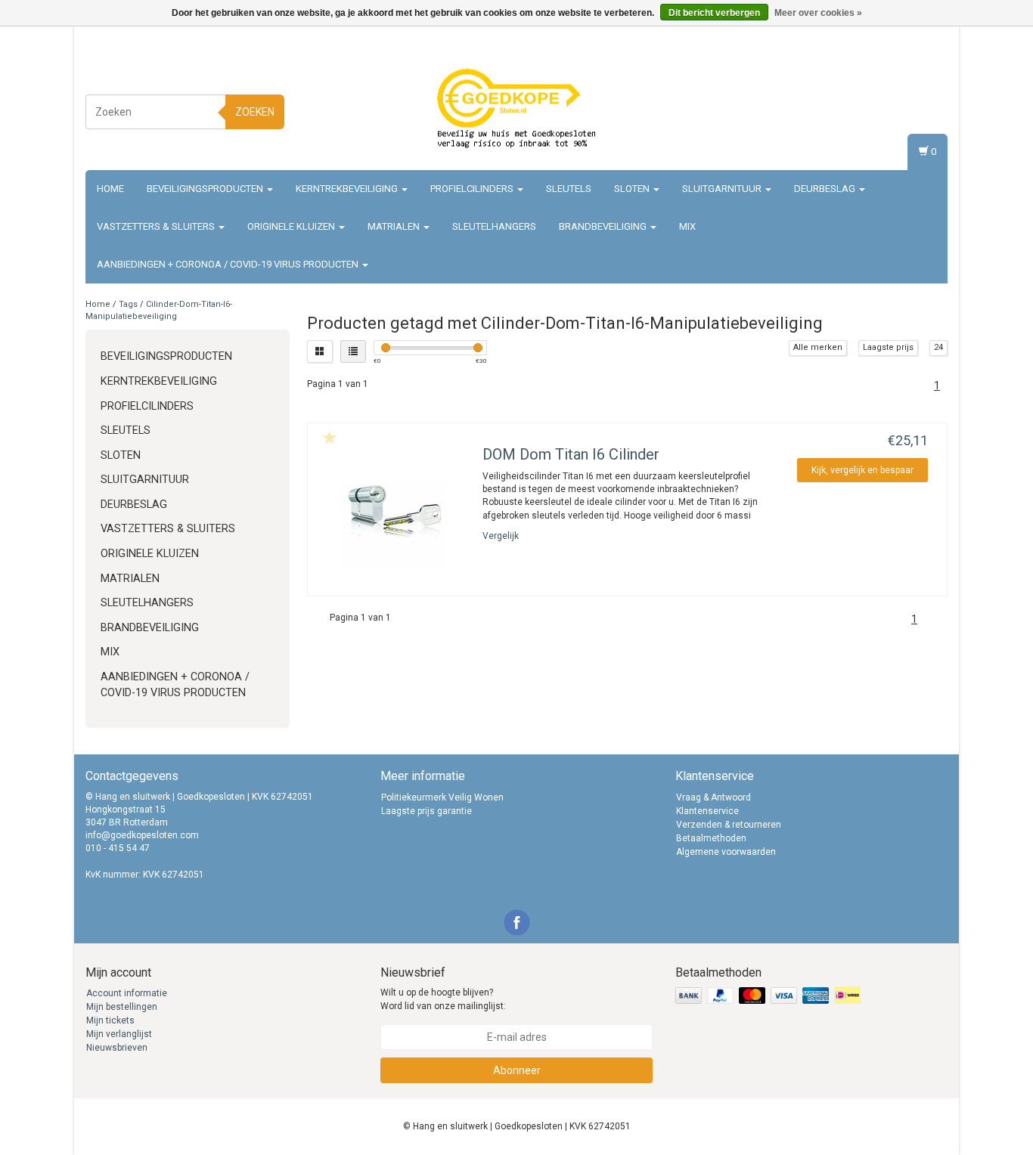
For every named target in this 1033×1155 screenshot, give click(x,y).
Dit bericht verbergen (714, 13)
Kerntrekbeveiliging (348, 188)
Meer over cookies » (818, 13)
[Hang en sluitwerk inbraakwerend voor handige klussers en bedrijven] (516, 110)
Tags (128, 304)
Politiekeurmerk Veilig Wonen (442, 797)
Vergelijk (500, 536)
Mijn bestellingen (121, 1007)
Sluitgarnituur (723, 188)
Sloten (633, 188)
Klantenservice (707, 811)
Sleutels (568, 188)
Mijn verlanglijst (119, 1034)
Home (110, 188)
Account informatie (126, 993)
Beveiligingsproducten (206, 188)
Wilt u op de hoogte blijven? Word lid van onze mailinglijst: (443, 999)
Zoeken (255, 112)
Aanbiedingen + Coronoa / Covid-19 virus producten (229, 264)
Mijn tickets (110, 1020)
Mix (687, 226)
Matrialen (395, 226)
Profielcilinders (473, 188)
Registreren (920, 109)
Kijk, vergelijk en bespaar (862, 470)
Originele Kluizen (292, 226)
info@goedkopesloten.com (142, 835)
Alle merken (817, 347)
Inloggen (926, 95)
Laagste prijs (888, 347)
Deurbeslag (826, 188)
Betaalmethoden (711, 838)
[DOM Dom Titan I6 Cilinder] (393, 524)
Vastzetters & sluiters (157, 226)
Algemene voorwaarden (726, 852)
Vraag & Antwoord (713, 797)
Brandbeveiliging (604, 226)
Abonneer (517, 1070)
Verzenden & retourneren (728, 824)
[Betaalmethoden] (769, 996)
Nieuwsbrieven (116, 1047)
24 (938, 347)
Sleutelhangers (494, 226)
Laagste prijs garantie (426, 811)
